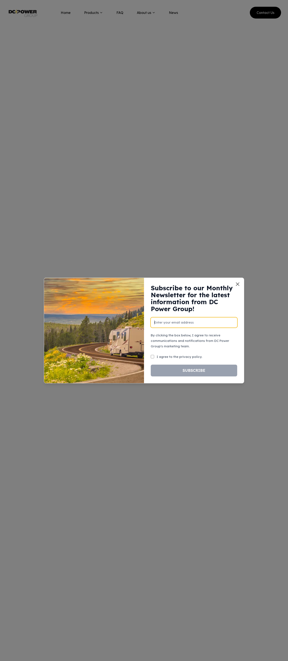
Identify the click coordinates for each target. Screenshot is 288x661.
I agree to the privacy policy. (179, 357)
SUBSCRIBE (194, 370)
